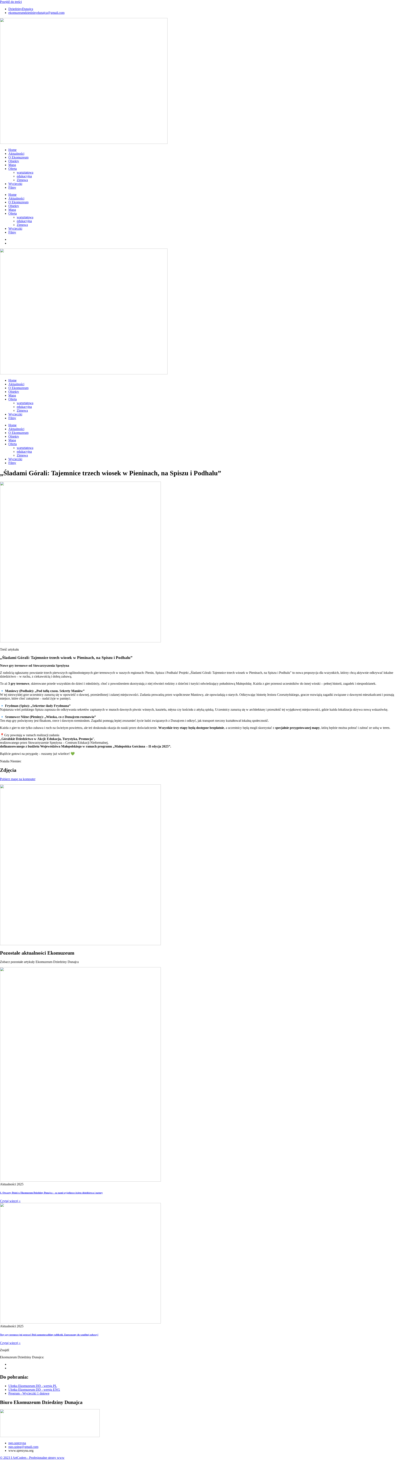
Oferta (12, 168)
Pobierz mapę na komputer (17, 779)
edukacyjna (24, 176)
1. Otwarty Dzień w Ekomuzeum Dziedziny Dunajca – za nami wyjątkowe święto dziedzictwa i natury (51, 1192)
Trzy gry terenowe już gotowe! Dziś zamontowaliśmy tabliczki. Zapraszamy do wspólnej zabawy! (49, 1334)
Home (12, 150)
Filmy (12, 187)
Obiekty (13, 161)
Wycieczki (15, 184)
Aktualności (16, 153)
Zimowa (22, 180)
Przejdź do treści (11, 2)
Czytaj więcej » (10, 1201)
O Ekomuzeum (18, 157)
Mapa (12, 165)
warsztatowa (25, 172)
